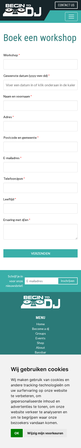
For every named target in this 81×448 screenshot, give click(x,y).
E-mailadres (11, 158)
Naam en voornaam (16, 96)
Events (40, 338)
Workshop (10, 55)
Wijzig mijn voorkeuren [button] (45, 433)
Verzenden (40, 253)
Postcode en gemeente (20, 137)
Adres (7, 117)
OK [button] (16, 433)
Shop (40, 343)
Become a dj (40, 329)
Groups (40, 333)
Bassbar (40, 352)
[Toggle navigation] (71, 16)
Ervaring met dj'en (15, 220)
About (40, 347)
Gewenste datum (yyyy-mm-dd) (25, 76)
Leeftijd (8, 199)
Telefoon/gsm (13, 178)
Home (40, 324)
